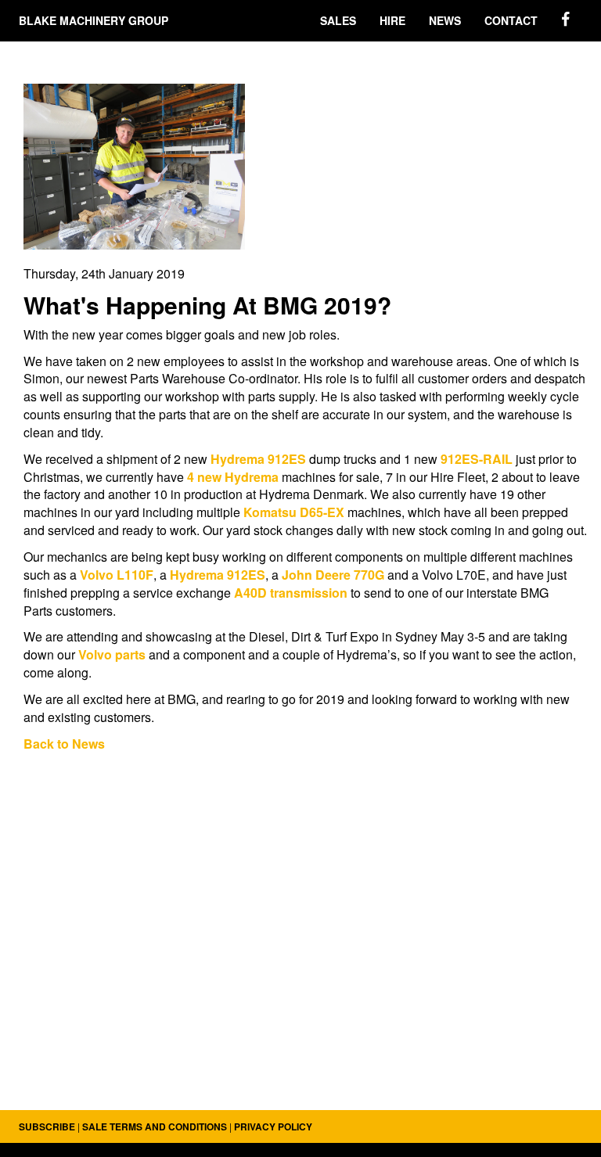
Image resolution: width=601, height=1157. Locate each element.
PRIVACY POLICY (273, 1126)
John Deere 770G (334, 575)
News (445, 20)
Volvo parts (112, 654)
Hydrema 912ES (260, 459)
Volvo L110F (116, 575)
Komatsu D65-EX (295, 512)
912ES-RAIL (477, 459)
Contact (511, 20)
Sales (338, 20)
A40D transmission (290, 593)
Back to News (64, 744)
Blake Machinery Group (93, 20)
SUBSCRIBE (47, 1126)
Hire (392, 20)
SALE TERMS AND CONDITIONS (154, 1126)
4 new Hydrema (233, 477)
